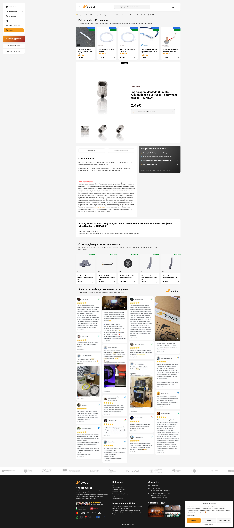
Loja (78, 15)
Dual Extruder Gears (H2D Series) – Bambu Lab (127, 276)
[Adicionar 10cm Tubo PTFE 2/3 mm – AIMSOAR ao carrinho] (113, 44)
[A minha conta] (177, 7)
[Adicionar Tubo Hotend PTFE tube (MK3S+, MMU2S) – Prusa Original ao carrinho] (92, 44)
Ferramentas (12, 16)
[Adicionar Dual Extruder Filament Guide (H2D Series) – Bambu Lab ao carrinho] (92, 270)
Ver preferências (224, 520)
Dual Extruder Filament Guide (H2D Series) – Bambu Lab (85, 277)
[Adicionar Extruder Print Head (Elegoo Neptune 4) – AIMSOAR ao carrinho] (177, 44)
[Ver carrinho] (173, 7)
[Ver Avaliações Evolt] (128, 380)
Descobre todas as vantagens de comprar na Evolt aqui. (155, 170)
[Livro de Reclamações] (94, 508)
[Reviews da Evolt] (91, 504)
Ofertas (11, 30)
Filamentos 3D (13, 11)
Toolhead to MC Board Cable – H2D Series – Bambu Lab (107, 277)
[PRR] (91, 517)
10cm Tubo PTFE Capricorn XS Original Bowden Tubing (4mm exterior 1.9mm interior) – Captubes (149, 52)
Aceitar (193, 520)
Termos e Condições (117, 487)
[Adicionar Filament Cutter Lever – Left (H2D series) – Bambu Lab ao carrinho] (177, 270)
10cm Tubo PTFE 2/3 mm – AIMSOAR (106, 50)
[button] (102, 89)
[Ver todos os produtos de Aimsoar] (136, 86)
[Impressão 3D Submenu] (22, 7)
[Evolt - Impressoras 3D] (89, 6)
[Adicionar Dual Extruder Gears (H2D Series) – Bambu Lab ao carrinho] (135, 270)
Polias (100, 15)
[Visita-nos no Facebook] (162, 503)
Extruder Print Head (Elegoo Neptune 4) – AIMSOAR (170, 50)
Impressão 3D (12, 6)
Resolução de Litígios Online (120, 494)
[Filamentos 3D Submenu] (22, 11)
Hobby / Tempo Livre (14, 25)
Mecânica (94, 15)
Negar (209, 520)
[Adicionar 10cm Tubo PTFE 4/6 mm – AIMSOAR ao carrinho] (135, 44)
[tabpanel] (106, 184)
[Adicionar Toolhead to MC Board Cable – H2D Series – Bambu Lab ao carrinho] (113, 270)
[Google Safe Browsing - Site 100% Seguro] (81, 508)
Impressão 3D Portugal (100, 207)
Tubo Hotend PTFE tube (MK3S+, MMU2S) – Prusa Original (85, 51)
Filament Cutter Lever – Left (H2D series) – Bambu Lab (170, 276)
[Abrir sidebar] (79, 7)
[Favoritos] (170, 7)
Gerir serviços (191, 515)
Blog (113, 485)
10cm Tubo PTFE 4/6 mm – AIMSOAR (127, 50)
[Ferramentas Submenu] (22, 16)
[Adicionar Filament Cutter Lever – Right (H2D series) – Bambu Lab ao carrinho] (156, 270)
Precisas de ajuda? (15, 45)
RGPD (113, 496)
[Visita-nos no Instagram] (165, 503)
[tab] (91, 150)
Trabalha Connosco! (117, 498)
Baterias (11, 21)
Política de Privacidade (118, 489)
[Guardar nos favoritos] (179, 14)
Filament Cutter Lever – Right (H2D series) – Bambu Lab (149, 277)
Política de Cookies (208, 524)
